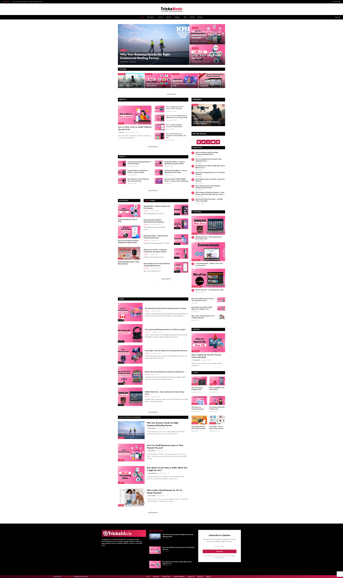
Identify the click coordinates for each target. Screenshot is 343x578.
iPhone (177, 258)
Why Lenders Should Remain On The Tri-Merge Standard (28, 1)
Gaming (192, 17)
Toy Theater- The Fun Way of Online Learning (216, 427)
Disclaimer (156, 576)
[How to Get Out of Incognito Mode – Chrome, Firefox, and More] (199, 381)
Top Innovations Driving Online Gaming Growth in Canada (165, 308)
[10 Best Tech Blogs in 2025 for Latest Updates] (158, 80)
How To (160, 17)
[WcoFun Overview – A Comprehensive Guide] (208, 278)
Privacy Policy (166, 576)
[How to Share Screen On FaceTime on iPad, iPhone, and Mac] (160, 136)
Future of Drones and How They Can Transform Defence (206, 123)
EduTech (212, 423)
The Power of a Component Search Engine (198, 408)
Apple (120, 258)
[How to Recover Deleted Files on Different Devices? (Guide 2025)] (160, 118)
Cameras (194, 105)
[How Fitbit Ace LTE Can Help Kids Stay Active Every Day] (122, 181)
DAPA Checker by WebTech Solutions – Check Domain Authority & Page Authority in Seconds (210, 193)
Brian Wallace (124, 62)
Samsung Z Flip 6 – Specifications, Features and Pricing (156, 237)
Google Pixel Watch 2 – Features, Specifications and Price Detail (174, 162)
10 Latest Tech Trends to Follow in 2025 (184, 84)
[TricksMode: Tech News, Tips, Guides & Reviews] (171, 9)
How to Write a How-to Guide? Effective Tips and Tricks (134, 128)
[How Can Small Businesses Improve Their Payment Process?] (131, 453)
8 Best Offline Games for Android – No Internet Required (210, 180)
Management (196, 260)
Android (121, 237)
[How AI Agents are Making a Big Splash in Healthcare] (131, 80)
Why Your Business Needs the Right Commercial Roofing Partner (145, 56)
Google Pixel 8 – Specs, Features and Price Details (157, 207)
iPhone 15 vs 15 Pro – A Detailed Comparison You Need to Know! (155, 251)
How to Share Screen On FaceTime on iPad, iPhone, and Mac (176, 136)
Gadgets (169, 17)
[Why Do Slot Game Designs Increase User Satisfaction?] (130, 375)
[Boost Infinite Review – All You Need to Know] (199, 420)
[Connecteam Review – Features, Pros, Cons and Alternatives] (208, 251)
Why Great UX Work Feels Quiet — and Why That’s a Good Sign (209, 200)
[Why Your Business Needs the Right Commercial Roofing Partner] (153, 44)
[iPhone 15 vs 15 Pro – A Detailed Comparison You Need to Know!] (181, 253)
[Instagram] (208, 142)
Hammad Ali (195, 41)
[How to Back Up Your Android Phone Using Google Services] (181, 267)
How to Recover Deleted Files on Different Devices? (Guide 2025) (176, 117)
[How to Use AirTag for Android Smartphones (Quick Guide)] (129, 232)
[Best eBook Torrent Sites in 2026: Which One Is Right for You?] (131, 475)
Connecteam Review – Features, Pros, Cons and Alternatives (209, 264)
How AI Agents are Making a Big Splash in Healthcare (130, 84)
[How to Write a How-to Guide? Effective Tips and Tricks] (134, 115)
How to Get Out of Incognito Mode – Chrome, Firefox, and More (198, 388)
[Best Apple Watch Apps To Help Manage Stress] (129, 253)
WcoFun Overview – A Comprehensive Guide (209, 290)
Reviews (199, 17)
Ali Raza (122, 132)
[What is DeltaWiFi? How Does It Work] (217, 381)
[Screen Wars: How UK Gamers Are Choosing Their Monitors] (130, 354)
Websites (195, 48)
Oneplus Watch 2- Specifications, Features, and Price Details (138, 171)
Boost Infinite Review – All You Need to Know (199, 427)
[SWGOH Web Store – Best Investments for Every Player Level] (208, 225)
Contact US (191, 576)
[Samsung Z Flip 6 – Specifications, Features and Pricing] (181, 239)
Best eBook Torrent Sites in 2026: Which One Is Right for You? (207, 55)
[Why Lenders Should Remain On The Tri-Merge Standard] (131, 497)
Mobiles (177, 17)
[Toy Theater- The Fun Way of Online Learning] (217, 420)
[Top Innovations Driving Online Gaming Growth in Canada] (130, 312)
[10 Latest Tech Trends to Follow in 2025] (185, 80)
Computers (195, 351)
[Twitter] (203, 142)
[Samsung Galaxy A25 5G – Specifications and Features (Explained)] (181, 223)
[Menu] (339, 17)
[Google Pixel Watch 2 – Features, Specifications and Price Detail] (159, 164)
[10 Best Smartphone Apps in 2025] (129, 211)
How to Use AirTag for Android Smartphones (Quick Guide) (128, 241)
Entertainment (196, 286)
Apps (185, 17)
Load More (171, 94)
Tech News (150, 17)
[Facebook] (199, 142)
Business (123, 50)
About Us (200, 576)
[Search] (336, 17)
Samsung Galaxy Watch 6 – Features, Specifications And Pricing (175, 171)
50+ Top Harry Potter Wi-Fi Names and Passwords (217, 408)
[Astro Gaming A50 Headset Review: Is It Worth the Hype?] (122, 164)
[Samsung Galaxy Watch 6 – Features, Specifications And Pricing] (159, 172)
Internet (212, 384)
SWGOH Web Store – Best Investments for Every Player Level (208, 238)
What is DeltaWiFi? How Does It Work (216, 388)
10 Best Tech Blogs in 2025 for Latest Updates (156, 84)
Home (142, 17)
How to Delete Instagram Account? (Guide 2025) (174, 126)
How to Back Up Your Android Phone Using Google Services (157, 265)
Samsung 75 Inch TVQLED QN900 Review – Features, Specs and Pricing (176, 180)
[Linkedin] (218, 142)
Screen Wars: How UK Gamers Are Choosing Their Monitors (166, 351)
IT (199, 74)
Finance (121, 505)
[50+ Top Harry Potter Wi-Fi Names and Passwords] (217, 400)
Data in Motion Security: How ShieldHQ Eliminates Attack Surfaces (207, 186)
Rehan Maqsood (196, 62)
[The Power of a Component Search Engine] (199, 400)
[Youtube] (213, 142)
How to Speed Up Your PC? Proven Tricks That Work (175, 108)
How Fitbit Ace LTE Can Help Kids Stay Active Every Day (138, 180)
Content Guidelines (179, 576)
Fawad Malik (196, 360)
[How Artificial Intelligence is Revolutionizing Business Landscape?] (211, 80)
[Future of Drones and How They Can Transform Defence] (208, 115)
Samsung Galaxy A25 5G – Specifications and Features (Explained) (153, 221)
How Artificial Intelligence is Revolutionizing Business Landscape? (209, 83)
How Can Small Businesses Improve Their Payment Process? (206, 34)
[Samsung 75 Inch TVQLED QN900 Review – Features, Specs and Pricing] (159, 181)
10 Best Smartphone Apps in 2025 (127, 220)
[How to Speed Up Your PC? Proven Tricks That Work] (160, 109)
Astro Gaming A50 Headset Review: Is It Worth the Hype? (139, 162)
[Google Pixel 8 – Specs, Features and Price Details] (181, 210)
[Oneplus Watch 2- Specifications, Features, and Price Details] (122, 172)
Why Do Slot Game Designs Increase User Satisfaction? (164, 372)
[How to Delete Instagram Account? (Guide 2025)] (160, 127)
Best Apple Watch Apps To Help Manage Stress (128, 263)
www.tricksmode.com (67, 576)
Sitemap (208, 576)
